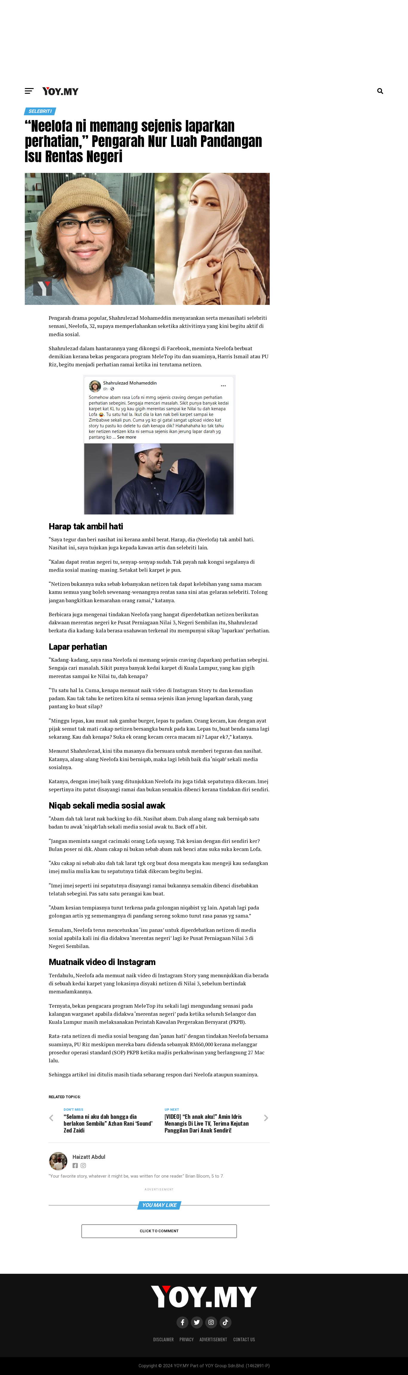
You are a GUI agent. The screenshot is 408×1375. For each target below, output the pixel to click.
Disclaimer (163, 1339)
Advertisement (213, 1339)
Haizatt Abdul (89, 1157)
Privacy (187, 1339)
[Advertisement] (204, 42)
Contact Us (244, 1339)
